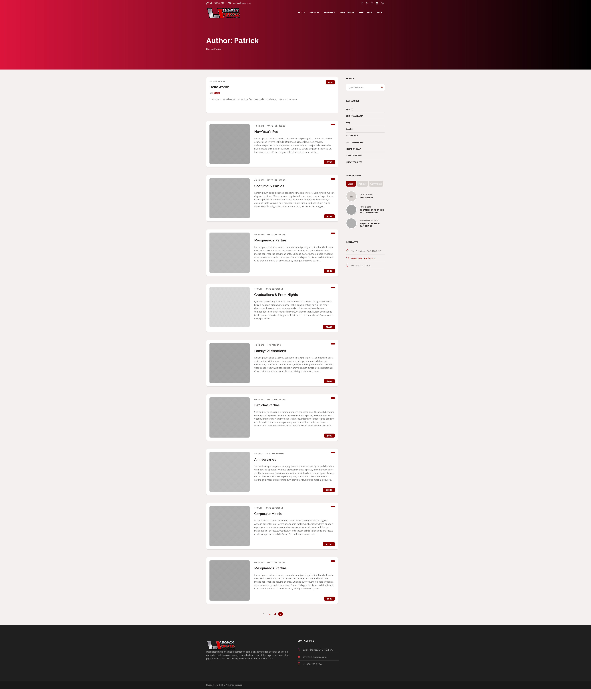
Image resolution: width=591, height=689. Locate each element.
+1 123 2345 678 (217, 3)
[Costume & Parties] (229, 198)
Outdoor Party (354, 155)
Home (209, 49)
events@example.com (363, 258)
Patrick (216, 93)
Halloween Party (355, 142)
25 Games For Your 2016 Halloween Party (372, 211)
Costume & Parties (269, 186)
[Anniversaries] (229, 472)
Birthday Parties (267, 405)
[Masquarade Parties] (229, 253)
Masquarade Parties (270, 240)
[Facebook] (362, 3)
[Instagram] (377, 3)
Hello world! (219, 87)
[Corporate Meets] (229, 526)
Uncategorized (354, 162)
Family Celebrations (270, 351)
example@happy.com (241, 3)
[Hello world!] (351, 196)
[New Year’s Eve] (229, 144)
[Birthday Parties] (229, 417)
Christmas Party (354, 116)
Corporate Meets (268, 514)
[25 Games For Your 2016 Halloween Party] (351, 209)
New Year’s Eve (266, 132)
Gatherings (352, 135)
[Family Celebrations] (229, 363)
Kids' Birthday (353, 149)
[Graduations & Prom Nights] (229, 307)
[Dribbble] (382, 3)
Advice (349, 109)
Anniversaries (265, 459)
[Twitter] (367, 3)
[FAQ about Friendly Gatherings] (351, 223)
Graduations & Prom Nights (276, 295)
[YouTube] (372, 3)
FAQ (348, 122)
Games (349, 129)
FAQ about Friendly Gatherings (370, 224)
